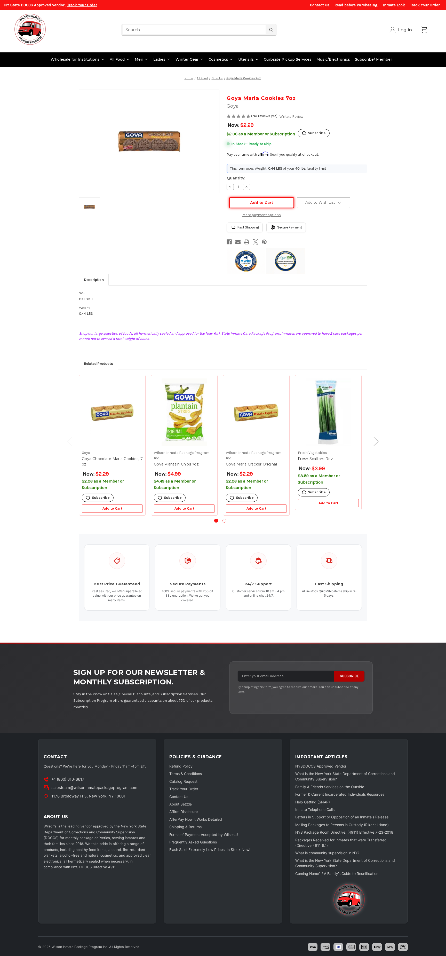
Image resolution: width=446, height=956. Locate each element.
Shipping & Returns (185, 827)
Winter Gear (187, 59)
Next (373, 441)
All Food (117, 59)
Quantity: (236, 178)
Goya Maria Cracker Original (251, 464)
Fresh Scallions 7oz (315, 458)
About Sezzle (180, 804)
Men (139, 59)
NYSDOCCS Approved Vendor (320, 766)
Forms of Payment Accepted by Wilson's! (203, 834)
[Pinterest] (264, 242)
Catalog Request (183, 781)
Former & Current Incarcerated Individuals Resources (339, 794)
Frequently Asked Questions (193, 842)
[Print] (246, 242)
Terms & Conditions (185, 773)
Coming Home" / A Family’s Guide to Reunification (336, 873)
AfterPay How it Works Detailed (195, 819)
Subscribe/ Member (373, 59)
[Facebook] (229, 242)
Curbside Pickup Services (288, 59)
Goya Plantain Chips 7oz (176, 464)
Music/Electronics (333, 59)
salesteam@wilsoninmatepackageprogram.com (94, 787)
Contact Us (319, 5)
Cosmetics (218, 59)
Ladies (159, 59)
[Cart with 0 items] (424, 29)
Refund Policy (181, 766)
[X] (255, 242)
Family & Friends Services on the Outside (329, 787)
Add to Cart (112, 508)
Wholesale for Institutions (75, 59)
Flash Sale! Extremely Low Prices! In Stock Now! (209, 849)
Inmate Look (394, 5)
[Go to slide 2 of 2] (224, 521)
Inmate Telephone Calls (314, 809)
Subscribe (349, 676)
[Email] (238, 242)
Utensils (246, 59)
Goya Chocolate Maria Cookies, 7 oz (112, 461)
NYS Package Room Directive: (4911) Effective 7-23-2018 (344, 832)
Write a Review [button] (291, 116)
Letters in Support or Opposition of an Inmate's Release (341, 817)
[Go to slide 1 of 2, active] (216, 521)
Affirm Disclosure (183, 811)
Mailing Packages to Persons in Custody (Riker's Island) (342, 825)
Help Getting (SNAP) (312, 802)
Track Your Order (82, 5)
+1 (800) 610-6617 (67, 779)
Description (94, 280)
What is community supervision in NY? (327, 853)
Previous (67, 441)
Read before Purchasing (356, 5)
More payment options (261, 215)
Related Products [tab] (98, 363)
